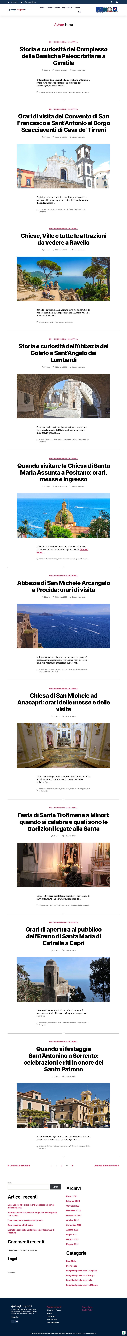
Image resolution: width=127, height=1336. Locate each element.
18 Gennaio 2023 (61, 137)
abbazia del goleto (45, 439)
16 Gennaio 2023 (61, 250)
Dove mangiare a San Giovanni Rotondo (25, 1220)
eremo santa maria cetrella (67, 1023)
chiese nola (67, 92)
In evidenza (71, 1266)
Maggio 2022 (72, 1244)
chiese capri (65, 789)
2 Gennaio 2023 (70, 1076)
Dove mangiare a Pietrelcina (20, 1225)
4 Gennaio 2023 (70, 950)
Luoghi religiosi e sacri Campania (63, 42)
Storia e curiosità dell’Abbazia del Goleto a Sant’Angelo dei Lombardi (63, 353)
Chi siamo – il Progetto (53, 8)
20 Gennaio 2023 (61, 70)
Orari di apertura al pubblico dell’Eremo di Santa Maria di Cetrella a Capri (63, 936)
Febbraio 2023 (73, 1201)
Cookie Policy (87, 1310)
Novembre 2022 (73, 1215)
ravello (51, 322)
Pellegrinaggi (51, 1316)
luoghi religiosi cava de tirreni (63, 209)
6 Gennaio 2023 (70, 836)
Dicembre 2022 (73, 1210)
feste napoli (74, 1146)
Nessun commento (78, 70)
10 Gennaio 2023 (61, 597)
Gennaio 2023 (72, 1206)
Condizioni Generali (53, 1322)
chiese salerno (44, 905)
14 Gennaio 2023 (61, 367)
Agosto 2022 (72, 1230)
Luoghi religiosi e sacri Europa (80, 1275)
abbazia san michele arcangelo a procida (53, 669)
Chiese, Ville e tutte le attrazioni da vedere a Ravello (63, 239)
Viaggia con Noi (67, 8)
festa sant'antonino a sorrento (59, 1146)
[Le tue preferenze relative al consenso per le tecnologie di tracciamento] (124, 1333)
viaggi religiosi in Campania (80, 92)
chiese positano (63, 559)
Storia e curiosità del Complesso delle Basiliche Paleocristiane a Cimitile (64, 56)
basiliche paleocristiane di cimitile (50, 92)
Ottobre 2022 (72, 1220)
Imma (48, 70)
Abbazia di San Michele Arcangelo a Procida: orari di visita (63, 586)
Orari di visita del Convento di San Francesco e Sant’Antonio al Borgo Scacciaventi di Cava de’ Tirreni (63, 123)
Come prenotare (52, 1319)
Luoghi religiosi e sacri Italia (79, 1280)
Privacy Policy (11, 1272)
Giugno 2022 (72, 1239)
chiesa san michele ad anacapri (49, 789)
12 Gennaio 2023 (61, 486)
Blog (79, 12)
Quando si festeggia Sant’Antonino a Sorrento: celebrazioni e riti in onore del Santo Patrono (63, 1059)
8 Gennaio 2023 (70, 716)
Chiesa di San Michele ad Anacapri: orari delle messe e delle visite (63, 702)
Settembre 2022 (73, 1225)
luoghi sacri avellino (70, 439)
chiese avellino (58, 439)
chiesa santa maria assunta (48, 559)
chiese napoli (43, 322)
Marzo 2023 (71, 1196)
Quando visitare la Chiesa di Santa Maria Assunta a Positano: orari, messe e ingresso (63, 472)
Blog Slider (71, 1261)
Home (42, 8)
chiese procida (82, 669)
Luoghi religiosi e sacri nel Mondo (82, 1285)
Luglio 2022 (71, 1234)
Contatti (77, 8)
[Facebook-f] (13, 1321)
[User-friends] (16, 1321)
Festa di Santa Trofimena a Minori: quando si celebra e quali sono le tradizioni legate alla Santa (64, 821)
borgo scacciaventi (45, 209)
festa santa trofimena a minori (60, 905)
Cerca (10, 1183)
